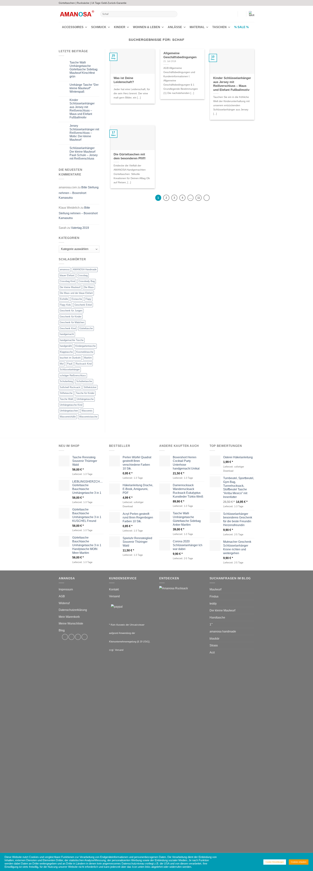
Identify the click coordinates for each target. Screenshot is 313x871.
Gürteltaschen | (67, 2)
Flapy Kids (65, 304)
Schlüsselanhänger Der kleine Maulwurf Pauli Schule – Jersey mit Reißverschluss (84, 153)
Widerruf (64, 603)
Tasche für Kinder (85, 393)
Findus (214, 596)
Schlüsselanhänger (70, 369)
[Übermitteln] (174, 14)
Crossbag (83, 275)
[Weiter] (207, 198)
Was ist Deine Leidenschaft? (124, 80)
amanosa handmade (223, 631)
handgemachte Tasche (72, 340)
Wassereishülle (68, 416)
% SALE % (241, 27)
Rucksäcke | (84, 2)
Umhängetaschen (69, 410)
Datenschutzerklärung (73, 609)
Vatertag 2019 (80, 227)
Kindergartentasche (85, 346)
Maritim (88, 357)
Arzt (212, 652)
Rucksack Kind (84, 363)
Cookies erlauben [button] (298, 862)
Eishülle (64, 299)
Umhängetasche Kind (71, 405)
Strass (214, 645)
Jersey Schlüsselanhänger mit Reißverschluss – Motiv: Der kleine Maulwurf (84, 132)
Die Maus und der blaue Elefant (76, 293)
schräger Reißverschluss (73, 375)
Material (197, 27)
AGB (62, 596)
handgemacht (67, 334)
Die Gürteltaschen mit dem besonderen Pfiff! (130, 156)
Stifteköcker (90, 387)
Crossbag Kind (67, 281)
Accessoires (73, 27)
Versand (114, 596)
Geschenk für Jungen (71, 310)
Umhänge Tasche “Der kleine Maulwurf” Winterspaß (84, 88)
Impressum (66, 589)
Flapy (88, 299)
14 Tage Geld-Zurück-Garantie (108, 2)
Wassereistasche (88, 416)
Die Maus (89, 287)
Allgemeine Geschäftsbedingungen (180, 55)
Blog (62, 630)
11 (198, 197)
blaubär (214, 638)
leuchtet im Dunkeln (70, 357)
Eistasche (77, 299)
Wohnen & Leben (146, 27)
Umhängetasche (85, 399)
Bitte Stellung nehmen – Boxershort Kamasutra (79, 192)
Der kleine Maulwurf (70, 287)
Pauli (69, 363)
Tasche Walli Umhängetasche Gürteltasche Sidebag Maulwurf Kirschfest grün (83, 69)
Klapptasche (66, 352)
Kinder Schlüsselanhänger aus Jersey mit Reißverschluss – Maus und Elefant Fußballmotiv (82, 108)
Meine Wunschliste (71, 623)
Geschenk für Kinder (70, 316)
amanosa (64, 269)
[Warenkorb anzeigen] (251, 14)
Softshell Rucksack (70, 387)
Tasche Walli (66, 399)
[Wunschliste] (242, 14)
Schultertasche (84, 381)
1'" (211, 624)
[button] (233, 14)
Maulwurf (215, 589)
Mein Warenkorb (69, 616)
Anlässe (175, 27)
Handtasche (217, 617)
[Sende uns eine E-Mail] (249, 3)
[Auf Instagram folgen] (246, 3)
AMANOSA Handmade (85, 269)
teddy (213, 603)
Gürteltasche (86, 328)
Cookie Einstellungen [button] (275, 862)
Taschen (219, 27)
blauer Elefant (67, 275)
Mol (62, 363)
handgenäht (66, 346)
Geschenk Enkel (83, 304)
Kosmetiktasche (84, 352)
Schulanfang (66, 381)
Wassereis (87, 410)
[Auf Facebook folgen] (242, 3)
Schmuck (98, 27)
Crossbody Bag (87, 281)
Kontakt (114, 589)
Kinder (119, 27)
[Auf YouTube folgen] (252, 3)
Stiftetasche (66, 393)
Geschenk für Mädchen (72, 322)
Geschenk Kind (68, 328)
